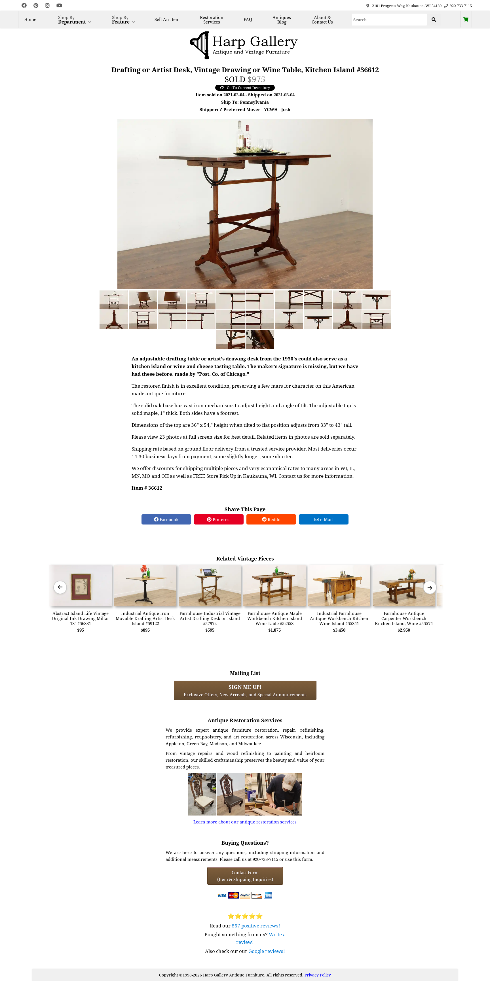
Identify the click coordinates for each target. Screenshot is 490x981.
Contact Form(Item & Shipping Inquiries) (245, 876)
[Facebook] (24, 5)
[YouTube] (59, 5)
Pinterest (221, 519)
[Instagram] (47, 5)
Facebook (169, 519)
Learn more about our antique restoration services (245, 822)
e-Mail (326, 519)
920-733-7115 (461, 5)
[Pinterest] (36, 5)
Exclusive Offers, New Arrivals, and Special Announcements (245, 690)
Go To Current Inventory (248, 87)
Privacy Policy (318, 975)
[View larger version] (245, 203)
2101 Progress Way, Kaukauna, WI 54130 (407, 5)
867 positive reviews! (256, 925)
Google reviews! (266, 951)
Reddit (274, 519)
